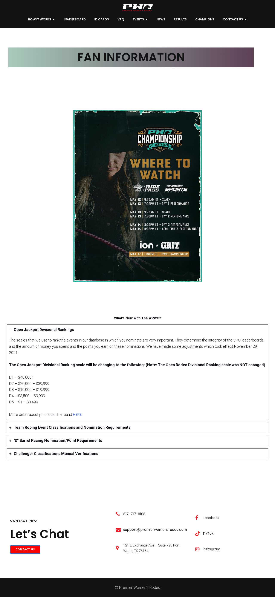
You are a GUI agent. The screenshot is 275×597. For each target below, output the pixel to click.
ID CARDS (101, 19)
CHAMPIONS (204, 19)
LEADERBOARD (75, 19)
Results (180, 19)
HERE (77, 414)
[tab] (138, 372)
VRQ (121, 19)
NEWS (161, 19)
